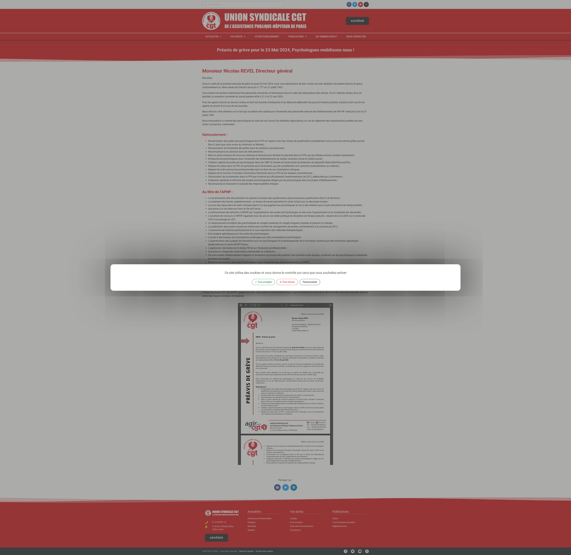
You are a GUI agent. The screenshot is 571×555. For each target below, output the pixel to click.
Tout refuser (288, 282)
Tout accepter (264, 282)
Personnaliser (310, 282)
